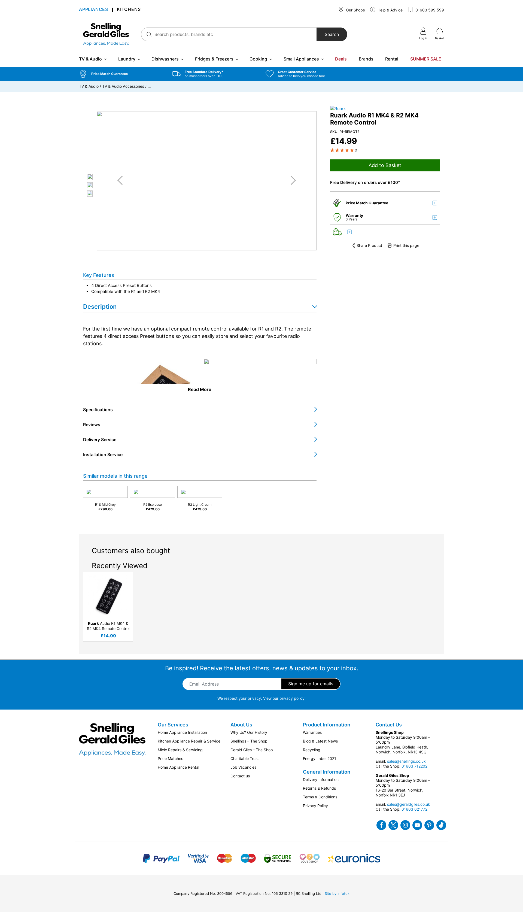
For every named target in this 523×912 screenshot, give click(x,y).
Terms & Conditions (320, 797)
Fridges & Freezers (214, 59)
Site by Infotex (337, 893)
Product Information (326, 725)
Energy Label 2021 (319, 758)
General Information (326, 772)
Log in (423, 38)
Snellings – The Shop (248, 741)
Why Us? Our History (248, 732)
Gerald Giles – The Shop (251, 749)
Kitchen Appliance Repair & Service (189, 741)
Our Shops (355, 10)
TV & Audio (90, 59)
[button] (121, 74)
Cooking (258, 59)
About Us (241, 725)
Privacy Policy (315, 805)
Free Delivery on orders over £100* (365, 182)
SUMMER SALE (425, 59)
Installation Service (103, 454)
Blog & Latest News (320, 741)
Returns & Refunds (319, 788)
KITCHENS (129, 10)
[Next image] (291, 180)
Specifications (98, 409)
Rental (391, 59)
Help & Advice (389, 10)
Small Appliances (301, 59)
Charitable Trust (244, 758)
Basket (439, 38)
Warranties (312, 732)
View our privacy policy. (284, 698)
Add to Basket (385, 165)
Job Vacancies (243, 767)
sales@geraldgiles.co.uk (408, 804)
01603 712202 (414, 766)
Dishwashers (165, 59)
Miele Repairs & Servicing (180, 749)
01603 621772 (414, 809)
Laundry (126, 59)
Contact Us (389, 725)
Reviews (91, 424)
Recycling (311, 749)
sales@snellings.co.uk (406, 761)
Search (332, 34)
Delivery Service (99, 439)
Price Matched (171, 758)
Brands (366, 59)
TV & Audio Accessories (123, 86)
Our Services (173, 725)
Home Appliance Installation (182, 732)
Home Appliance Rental (178, 767)
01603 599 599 (429, 10)
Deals (341, 59)
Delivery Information (321, 779)
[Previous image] (122, 180)
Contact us (240, 776)
